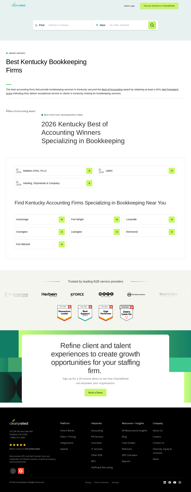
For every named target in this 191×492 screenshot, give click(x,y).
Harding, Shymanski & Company (41, 183)
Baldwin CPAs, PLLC (35, 170)
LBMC (109, 170)
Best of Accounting (112, 89)
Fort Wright (77, 219)
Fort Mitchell (23, 244)
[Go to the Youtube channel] (174, 482)
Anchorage (22, 219)
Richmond (132, 231)
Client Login (129, 6)
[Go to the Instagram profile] (179, 482)
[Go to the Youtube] (169, 482)
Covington (22, 231)
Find (41, 25)
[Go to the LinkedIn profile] (164, 482)
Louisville (131, 219)
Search (152, 25)
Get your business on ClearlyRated (159, 6)
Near (102, 25)
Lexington (76, 231)
